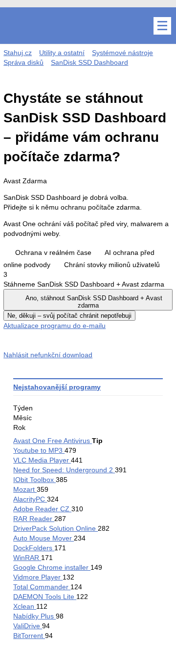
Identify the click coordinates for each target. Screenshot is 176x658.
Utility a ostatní (62, 53)
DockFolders (33, 548)
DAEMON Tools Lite (44, 596)
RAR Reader (33, 519)
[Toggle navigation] (162, 26)
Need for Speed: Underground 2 (64, 470)
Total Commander (41, 587)
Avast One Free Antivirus (52, 441)
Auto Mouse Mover (43, 538)
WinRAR (27, 557)
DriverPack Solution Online (55, 528)
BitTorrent (29, 635)
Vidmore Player (38, 577)
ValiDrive (27, 626)
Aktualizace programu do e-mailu (54, 325)
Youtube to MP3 (39, 450)
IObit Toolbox (34, 480)
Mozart (25, 489)
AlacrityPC (30, 499)
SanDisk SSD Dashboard (89, 62)
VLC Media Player (42, 460)
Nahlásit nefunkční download (47, 355)
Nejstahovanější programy (57, 387)
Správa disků (23, 62)
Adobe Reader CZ (42, 509)
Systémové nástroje (122, 53)
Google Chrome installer (51, 567)
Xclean (24, 606)
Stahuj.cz (17, 53)
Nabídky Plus (34, 616)
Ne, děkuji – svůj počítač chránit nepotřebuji (69, 315)
